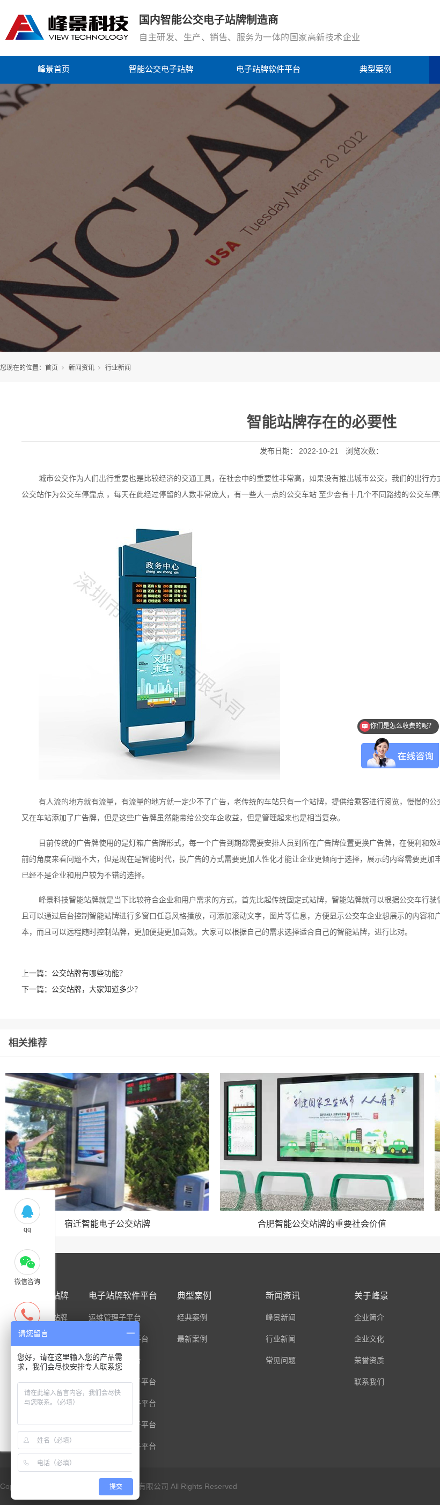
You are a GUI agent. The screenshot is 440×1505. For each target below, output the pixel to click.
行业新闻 (118, 368)
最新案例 (192, 1339)
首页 (51, 368)
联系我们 (369, 1381)
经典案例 (192, 1317)
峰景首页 (54, 68)
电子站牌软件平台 (268, 68)
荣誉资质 (369, 1360)
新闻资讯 (81, 368)
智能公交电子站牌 (161, 68)
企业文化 (369, 1339)
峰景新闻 (281, 1317)
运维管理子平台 (115, 1317)
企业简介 (369, 1317)
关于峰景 (371, 1295)
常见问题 (281, 1360)
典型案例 (376, 68)
